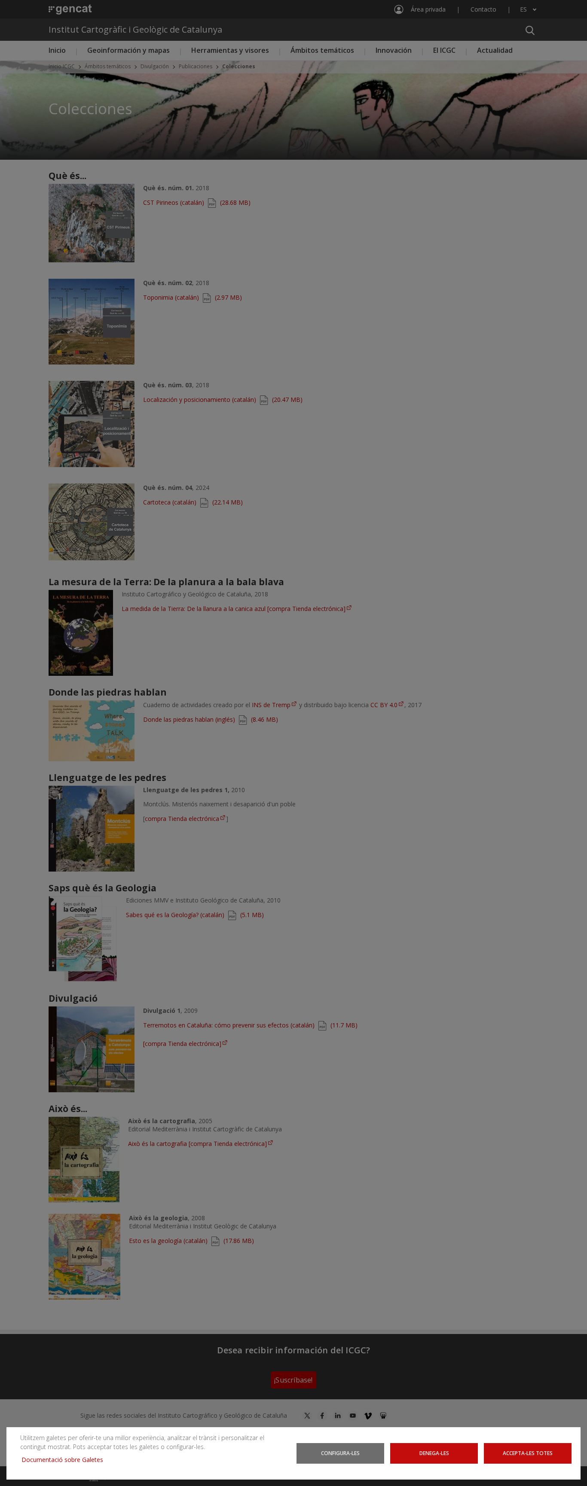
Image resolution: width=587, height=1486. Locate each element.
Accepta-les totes (528, 1453)
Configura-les (340, 1453)
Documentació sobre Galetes (65, 1460)
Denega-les (434, 1453)
